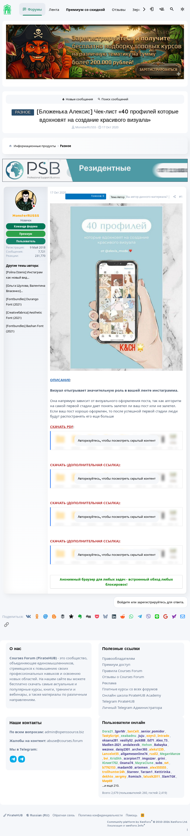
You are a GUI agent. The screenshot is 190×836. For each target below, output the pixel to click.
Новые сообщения (79, 99)
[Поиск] (172, 9)
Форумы (35, 9)
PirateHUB (14, 815)
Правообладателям (118, 658)
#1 (181, 197)
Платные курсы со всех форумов (130, 689)
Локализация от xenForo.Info (126, 825)
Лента (54, 9)
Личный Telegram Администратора (132, 707)
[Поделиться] (174, 197)
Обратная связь (64, 815)
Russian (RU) (39, 815)
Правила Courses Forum (122, 670)
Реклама (109, 683)
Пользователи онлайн (123, 722)
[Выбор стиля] (182, 9)
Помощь (131, 815)
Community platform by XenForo (147, 821)
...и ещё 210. (110, 785)
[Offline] (34, 206)
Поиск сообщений (114, 99)
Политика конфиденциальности (100, 815)
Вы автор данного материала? (147, 197)
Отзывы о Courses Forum (123, 676)
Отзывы (119, 9)
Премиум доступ (116, 664)
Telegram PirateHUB (118, 701)
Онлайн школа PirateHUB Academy (131, 695)
